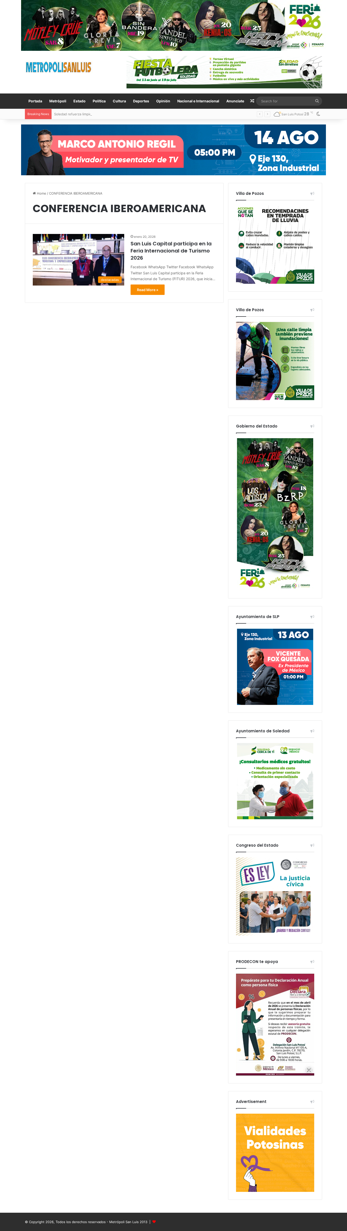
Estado (79, 101)
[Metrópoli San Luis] (59, 67)
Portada (35, 101)
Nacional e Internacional (198, 101)
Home (41, 193)
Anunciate (235, 101)
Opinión (163, 101)
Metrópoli (57, 101)
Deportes (141, 101)
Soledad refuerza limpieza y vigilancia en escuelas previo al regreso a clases (114, 114)
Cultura (119, 101)
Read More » (147, 290)
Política (99, 101)
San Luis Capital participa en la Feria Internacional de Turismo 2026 (171, 250)
